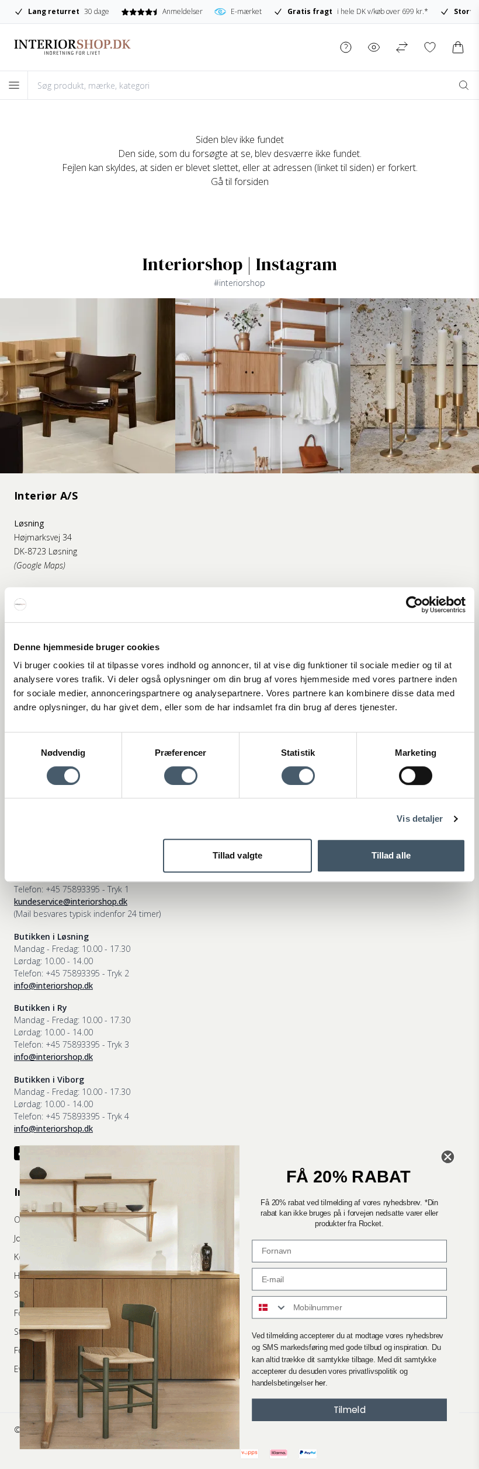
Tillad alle (391, 855)
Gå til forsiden (240, 181)
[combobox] (269, 1307)
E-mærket (246, 11)
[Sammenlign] (402, 47)
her (320, 1383)
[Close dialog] (447, 1157)
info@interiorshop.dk (53, 985)
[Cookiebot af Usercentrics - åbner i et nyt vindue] (414, 604)
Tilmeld (350, 1409)
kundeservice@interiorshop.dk (70, 901)
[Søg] (464, 85)
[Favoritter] (430, 47)
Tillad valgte (237, 855)
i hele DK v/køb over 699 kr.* (357, 11)
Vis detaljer (420, 819)
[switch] (180, 775)
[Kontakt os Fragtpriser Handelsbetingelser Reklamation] (346, 47)
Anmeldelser (182, 11)
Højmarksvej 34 (43, 537)
